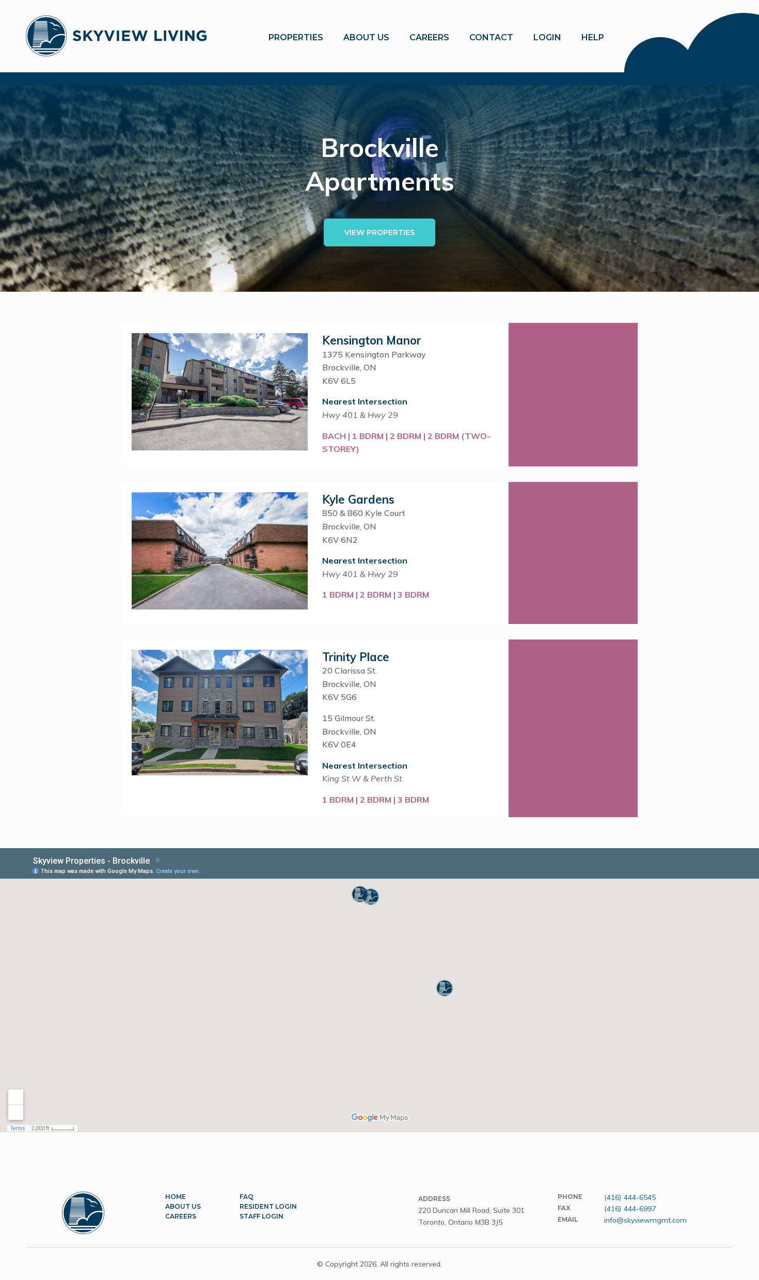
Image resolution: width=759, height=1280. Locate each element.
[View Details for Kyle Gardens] (573, 553)
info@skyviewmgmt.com (645, 1220)
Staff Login (261, 1216)
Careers (429, 37)
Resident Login (268, 1206)
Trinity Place (355, 657)
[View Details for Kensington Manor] (573, 394)
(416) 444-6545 (630, 1197)
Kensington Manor (371, 340)
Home (175, 1196)
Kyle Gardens (358, 499)
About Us (183, 1206)
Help (592, 37)
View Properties (379, 232)
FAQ (247, 1196)
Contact (491, 37)
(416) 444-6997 (630, 1208)
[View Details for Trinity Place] (573, 728)
